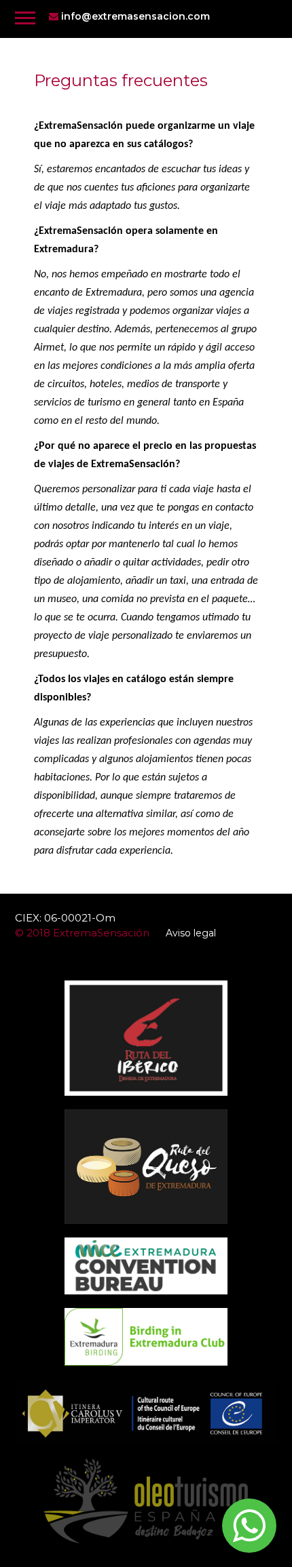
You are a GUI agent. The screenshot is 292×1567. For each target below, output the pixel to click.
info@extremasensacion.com (134, 16)
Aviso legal (191, 933)
